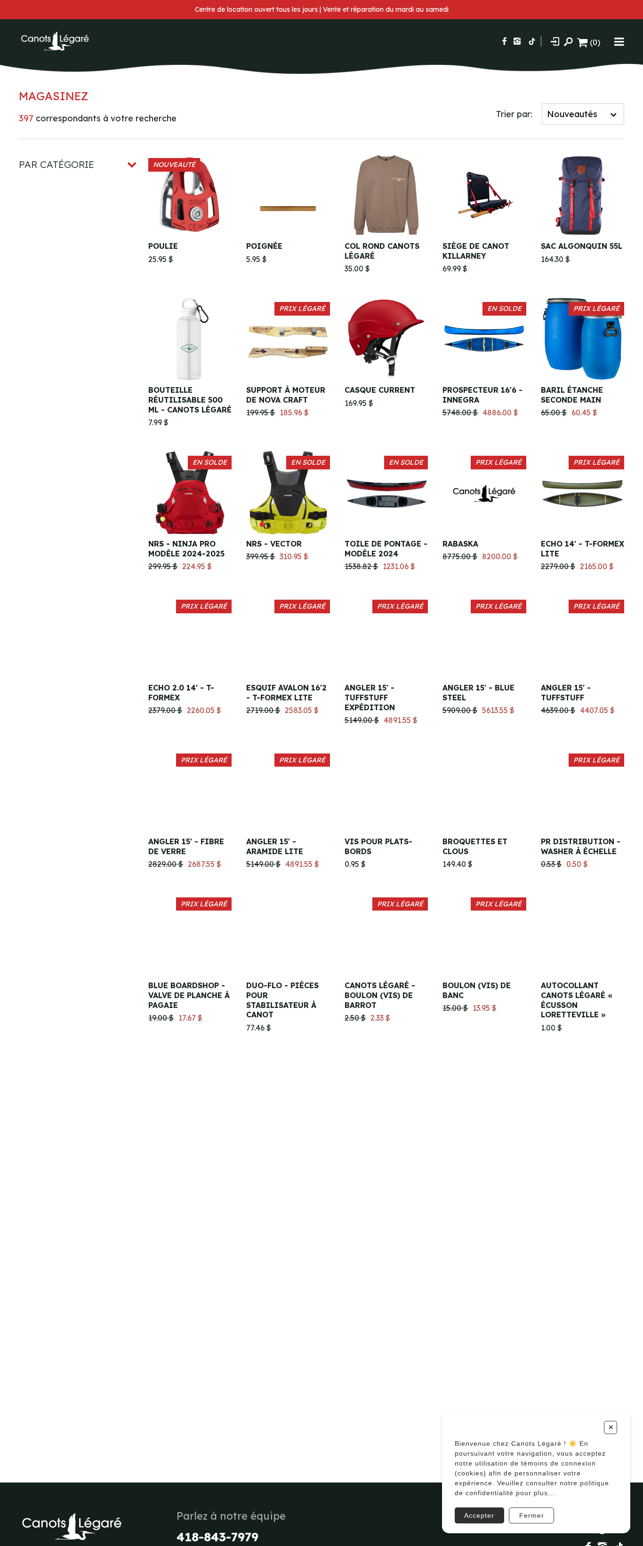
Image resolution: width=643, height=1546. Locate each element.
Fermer (531, 1515)
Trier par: (514, 114)
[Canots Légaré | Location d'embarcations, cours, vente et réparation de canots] (54, 41)
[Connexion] (555, 41)
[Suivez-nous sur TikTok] (532, 41)
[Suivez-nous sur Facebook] (504, 41)
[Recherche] (568, 41)
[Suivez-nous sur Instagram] (517, 41)
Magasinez (53, 96)
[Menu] (619, 41)
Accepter (479, 1515)
